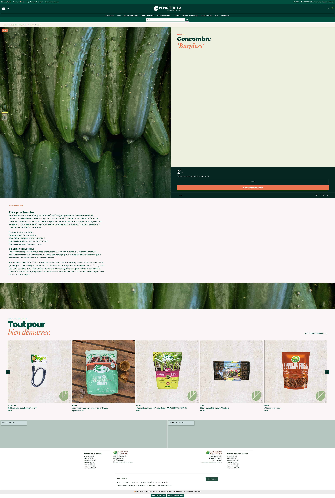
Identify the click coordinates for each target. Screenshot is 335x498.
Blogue (127, 482)
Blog (216, 15)
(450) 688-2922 (118, 460)
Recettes (135, 482)
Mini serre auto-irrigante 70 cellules (214, 407)
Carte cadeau (211, 479)
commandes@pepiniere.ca (325, 2)
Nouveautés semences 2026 (17, 25)
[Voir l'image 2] (4, 117)
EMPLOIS (296, 2)
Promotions (225, 15)
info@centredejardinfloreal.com (123, 462)
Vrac (119, 15)
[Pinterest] (327, 195)
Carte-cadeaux (206, 15)
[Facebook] (320, 195)
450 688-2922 (308, 2)
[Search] (187, 19)
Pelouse (176, 15)
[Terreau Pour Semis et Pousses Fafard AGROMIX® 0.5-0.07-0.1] (167, 371)
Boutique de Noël (146, 482)
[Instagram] (323, 195)
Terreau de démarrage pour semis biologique (90, 407)
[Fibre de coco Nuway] (295, 371)
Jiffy (202, 405)
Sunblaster (12, 405)
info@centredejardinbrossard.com (211, 462)
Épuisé (253, 182)
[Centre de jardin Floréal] (120, 453)
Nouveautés (109, 15)
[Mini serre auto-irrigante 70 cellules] (231, 371)
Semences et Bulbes (131, 15)
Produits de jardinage (190, 15)
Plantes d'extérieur (164, 15)
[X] (316, 195)
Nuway (266, 405)
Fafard (74, 405)
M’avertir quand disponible (253, 188)
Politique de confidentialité (146, 485)
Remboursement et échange (126, 485)
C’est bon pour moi (158, 495)
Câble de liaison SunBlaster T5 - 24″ (22, 407)
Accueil (5, 25)
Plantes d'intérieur (147, 15)
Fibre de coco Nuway (272, 407)
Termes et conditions (164, 485)
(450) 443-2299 (217, 460)
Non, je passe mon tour (175, 495)
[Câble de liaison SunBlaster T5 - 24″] (39, 371)
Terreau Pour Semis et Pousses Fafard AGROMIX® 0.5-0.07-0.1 (161, 407)
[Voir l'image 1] (5, 108)
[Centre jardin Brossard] (214, 453)
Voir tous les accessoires (316, 334)
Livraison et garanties (161, 482)
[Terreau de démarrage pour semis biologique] (103, 371)
